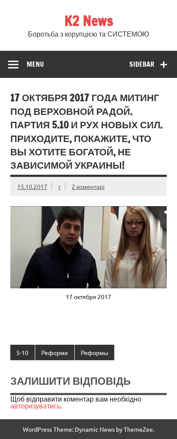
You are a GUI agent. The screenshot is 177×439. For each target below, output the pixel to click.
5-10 (22, 352)
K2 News (88, 21)
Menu (35, 64)
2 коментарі (88, 186)
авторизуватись (35, 405)
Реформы (94, 352)
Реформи (54, 352)
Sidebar (141, 64)
